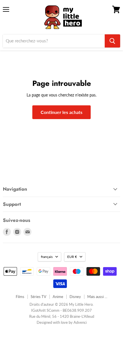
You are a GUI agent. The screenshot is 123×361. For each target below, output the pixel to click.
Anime (58, 296)
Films (20, 296)
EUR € (72, 257)
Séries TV (38, 296)
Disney (75, 296)
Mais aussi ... (97, 296)
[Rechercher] (112, 41)
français (47, 257)
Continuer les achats (61, 112)
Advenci (80, 322)
